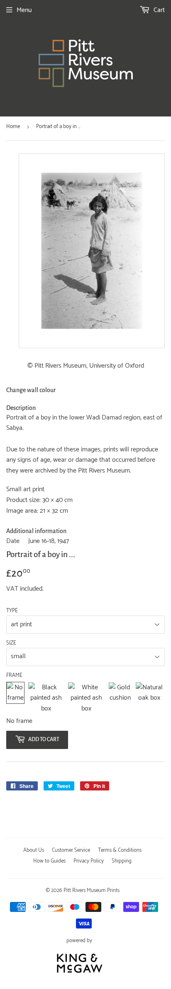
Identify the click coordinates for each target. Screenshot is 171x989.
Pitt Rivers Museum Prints (92, 890)
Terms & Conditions (120, 850)
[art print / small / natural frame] (149, 698)
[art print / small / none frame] (15, 698)
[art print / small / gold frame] (120, 698)
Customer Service (71, 850)
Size (11, 643)
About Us (33, 850)
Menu (24, 10)
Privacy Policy (88, 861)
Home (13, 126)
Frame (14, 675)
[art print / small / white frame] (86, 698)
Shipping (122, 861)
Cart (158, 10)
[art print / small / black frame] (46, 698)
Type (12, 611)
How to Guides (49, 861)
